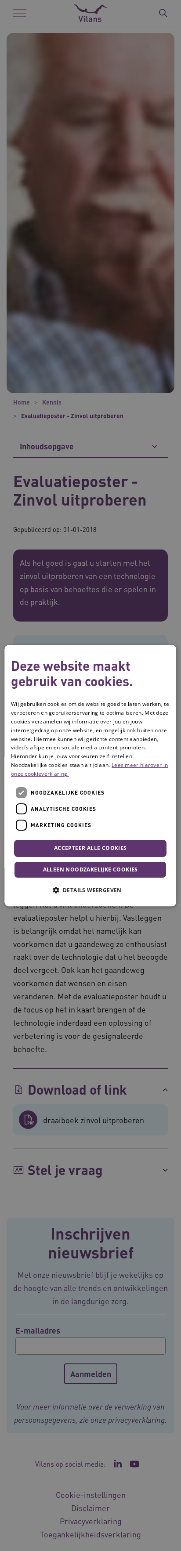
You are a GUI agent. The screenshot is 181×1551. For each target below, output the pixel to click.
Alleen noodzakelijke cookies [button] (90, 869)
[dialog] (90, 775)
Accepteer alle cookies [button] (90, 848)
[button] (90, 890)
